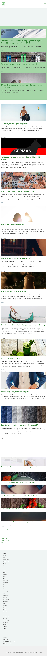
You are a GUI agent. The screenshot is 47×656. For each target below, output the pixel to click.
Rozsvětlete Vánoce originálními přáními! (14, 291)
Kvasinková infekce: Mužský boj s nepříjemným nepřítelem (18, 522)
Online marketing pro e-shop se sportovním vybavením (19, 64)
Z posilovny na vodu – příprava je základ (14, 124)
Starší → (44, 447)
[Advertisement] (23, 17)
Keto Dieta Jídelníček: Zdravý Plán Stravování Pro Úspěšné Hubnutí (21, 482)
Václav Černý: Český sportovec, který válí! (15, 392)
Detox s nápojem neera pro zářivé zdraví (15, 358)
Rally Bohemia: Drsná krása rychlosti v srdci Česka (18, 191)
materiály (3, 436)
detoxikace (3, 369)
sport (2, 50)
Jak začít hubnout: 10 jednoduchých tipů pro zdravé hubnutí (19, 495)
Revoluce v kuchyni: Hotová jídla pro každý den (15, 508)
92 (33, 447)
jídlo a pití (3, 94)
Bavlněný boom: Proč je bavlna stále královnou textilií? (19, 425)
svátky (2, 302)
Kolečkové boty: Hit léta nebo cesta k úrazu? (16, 258)
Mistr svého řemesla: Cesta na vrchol (13, 225)
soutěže (2, 235)
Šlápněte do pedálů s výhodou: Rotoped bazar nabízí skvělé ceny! (23, 325)
